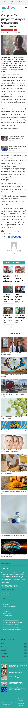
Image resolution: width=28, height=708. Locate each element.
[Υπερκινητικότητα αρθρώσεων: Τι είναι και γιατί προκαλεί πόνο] (4, 138)
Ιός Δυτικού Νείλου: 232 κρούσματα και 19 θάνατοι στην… (17, 677)
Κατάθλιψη (7, 231)
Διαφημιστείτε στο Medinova (9, 606)
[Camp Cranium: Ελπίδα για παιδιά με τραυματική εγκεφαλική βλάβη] (20, 310)
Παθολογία (3, 646)
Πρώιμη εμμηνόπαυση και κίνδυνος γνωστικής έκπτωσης (18, 665)
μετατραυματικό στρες (20, 231)
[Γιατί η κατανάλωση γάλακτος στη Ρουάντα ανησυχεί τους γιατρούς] (20, 289)
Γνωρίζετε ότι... (4, 656)
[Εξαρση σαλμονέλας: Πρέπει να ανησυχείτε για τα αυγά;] (20, 269)
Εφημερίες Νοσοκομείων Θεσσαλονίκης (12, 629)
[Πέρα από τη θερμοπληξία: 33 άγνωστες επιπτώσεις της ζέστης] (8, 310)
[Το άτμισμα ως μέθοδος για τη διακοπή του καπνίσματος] (4, 672)
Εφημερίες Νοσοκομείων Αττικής (10, 624)
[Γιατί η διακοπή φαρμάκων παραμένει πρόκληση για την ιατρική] (4, 684)
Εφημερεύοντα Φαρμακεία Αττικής (11, 620)
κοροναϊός (12, 231)
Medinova (4, 568)
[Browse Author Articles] (14, 245)
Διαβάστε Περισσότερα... (8, 589)
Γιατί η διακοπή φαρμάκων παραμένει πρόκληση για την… (16, 683)
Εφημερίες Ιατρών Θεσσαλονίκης (10, 627)
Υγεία (2, 643)
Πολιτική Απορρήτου (8, 615)
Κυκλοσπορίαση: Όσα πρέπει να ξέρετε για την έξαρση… (17, 688)
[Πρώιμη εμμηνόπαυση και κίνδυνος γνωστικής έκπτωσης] (4, 666)
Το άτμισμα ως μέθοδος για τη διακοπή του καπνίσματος (16, 671)
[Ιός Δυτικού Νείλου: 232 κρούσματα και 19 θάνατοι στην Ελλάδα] (4, 678)
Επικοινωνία (5, 608)
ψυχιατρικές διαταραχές (6, 233)
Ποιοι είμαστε (6, 611)
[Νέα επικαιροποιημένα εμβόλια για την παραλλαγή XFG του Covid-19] (4, 148)
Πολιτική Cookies (7, 613)
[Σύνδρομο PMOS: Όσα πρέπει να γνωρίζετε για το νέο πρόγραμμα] (8, 269)
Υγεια (6, 267)
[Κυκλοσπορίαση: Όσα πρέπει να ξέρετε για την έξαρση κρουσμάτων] (4, 689)
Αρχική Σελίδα (6, 604)
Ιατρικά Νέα (4, 653)
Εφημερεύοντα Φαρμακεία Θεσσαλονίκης (12, 622)
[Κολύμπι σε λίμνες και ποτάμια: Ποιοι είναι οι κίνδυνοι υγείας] (8, 289)
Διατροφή (3, 650)
